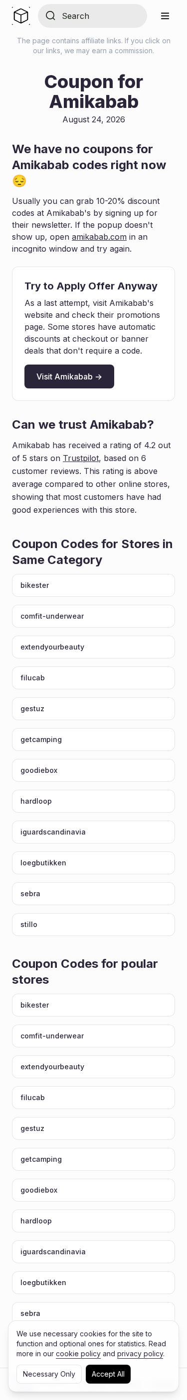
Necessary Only (49, 1374)
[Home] (21, 16)
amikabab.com (99, 237)
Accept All (108, 1374)
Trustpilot (81, 458)
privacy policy (140, 1353)
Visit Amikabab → (69, 376)
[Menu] (165, 16)
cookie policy (78, 1353)
